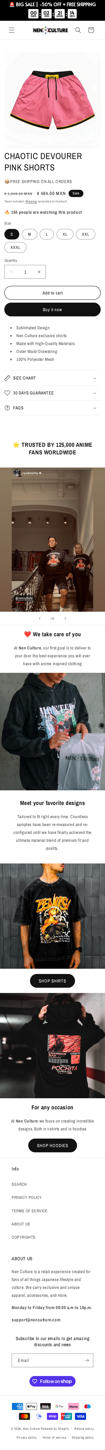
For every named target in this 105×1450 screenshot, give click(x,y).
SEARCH (19, 1184)
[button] (11, 30)
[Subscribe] (86, 1360)
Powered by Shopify (55, 1428)
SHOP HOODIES (52, 1145)
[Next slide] (65, 618)
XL (65, 234)
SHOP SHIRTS (52, 981)
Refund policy (84, 1429)
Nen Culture (31, 1428)
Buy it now (52, 309)
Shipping (31, 201)
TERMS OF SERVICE (30, 1210)
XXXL (15, 247)
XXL (85, 234)
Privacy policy (27, 1437)
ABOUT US (21, 1224)
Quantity (10, 260)
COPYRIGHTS (24, 1237)
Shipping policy (83, 1437)
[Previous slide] (39, 618)
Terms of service (54, 1437)
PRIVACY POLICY (27, 1197)
